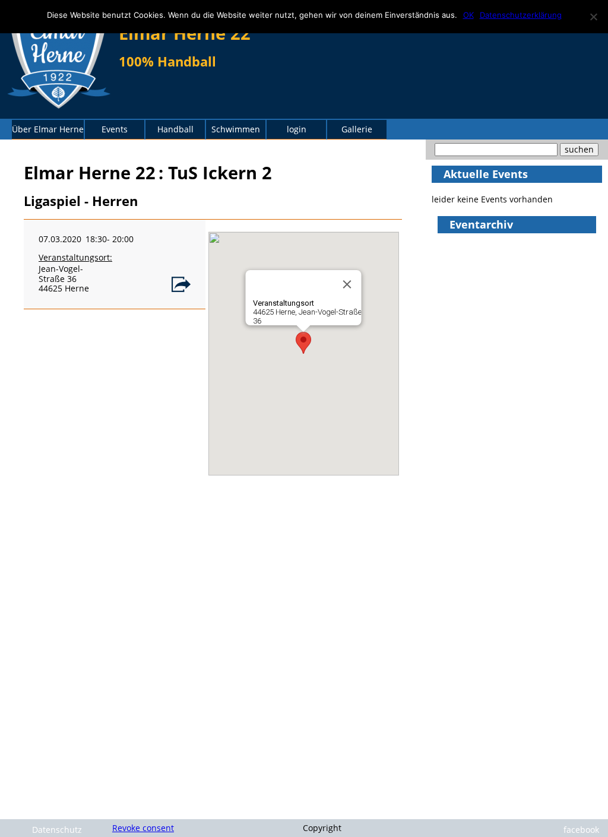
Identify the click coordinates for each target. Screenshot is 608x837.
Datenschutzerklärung (521, 15)
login (296, 129)
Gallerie (356, 129)
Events (115, 129)
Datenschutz (57, 829)
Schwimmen (235, 129)
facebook (581, 829)
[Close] (347, 284)
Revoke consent (143, 827)
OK (468, 15)
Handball (175, 129)
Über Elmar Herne (48, 129)
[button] (303, 343)
